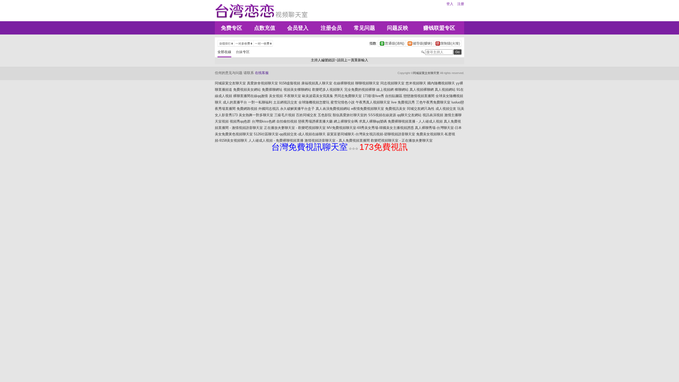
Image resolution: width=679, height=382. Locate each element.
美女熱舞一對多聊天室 (256, 115)
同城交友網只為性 (420, 109)
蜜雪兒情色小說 (342, 102)
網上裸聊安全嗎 (346, 121)
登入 (449, 4)
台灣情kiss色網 (263, 121)
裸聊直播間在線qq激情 (250, 96)
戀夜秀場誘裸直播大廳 (315, 121)
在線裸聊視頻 (343, 83)
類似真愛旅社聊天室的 (350, 115)
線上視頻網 (385, 90)
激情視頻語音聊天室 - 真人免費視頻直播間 (337, 140)
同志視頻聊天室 (392, 83)
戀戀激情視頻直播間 (418, 96)
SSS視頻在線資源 (382, 115)
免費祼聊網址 (272, 90)
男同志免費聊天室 (348, 96)
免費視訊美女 (395, 109)
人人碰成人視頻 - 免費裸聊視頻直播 (276, 140)
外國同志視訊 (268, 109)
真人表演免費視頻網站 (333, 109)
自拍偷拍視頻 (286, 121)
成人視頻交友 (446, 109)
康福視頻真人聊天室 (316, 83)
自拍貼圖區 (393, 96)
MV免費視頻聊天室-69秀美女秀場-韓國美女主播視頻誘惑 (370, 128)
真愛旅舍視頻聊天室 (262, 83)
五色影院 (325, 115)
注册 (460, 4)
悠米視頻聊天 (416, 83)
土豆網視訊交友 (285, 102)
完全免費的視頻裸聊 (359, 90)
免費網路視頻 (247, 109)
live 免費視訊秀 (403, 102)
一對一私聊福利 (260, 102)
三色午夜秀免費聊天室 (433, 102)
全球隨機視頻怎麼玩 (313, 102)
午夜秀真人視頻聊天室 (373, 102)
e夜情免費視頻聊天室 (367, 109)
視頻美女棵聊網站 (297, 90)
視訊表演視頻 (433, 115)
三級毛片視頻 (284, 115)
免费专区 (231, 28)
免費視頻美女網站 (247, 90)
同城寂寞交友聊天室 (426, 73)
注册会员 (331, 28)
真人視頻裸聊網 (422, 90)
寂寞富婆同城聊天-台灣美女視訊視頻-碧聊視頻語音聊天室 (371, 134)
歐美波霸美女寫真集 (317, 96)
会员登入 (297, 28)
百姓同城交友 (306, 115)
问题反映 (397, 28)
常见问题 (364, 28)
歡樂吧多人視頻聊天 (327, 90)
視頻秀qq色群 (240, 121)
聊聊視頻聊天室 (367, 83)
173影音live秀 (373, 96)
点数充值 (264, 28)
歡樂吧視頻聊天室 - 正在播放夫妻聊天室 (402, 140)
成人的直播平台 (235, 102)
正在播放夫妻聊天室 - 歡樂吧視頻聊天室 (295, 128)
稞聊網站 (401, 90)
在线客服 (262, 73)
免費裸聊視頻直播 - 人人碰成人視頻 (415, 121)
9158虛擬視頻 (289, 83)
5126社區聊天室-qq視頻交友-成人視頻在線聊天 (290, 134)
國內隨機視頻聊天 (441, 83)
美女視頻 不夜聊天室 (285, 96)
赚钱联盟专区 (439, 28)
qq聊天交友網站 (409, 115)
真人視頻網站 (445, 90)
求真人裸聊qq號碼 (373, 121)
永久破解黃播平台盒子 (297, 109)
